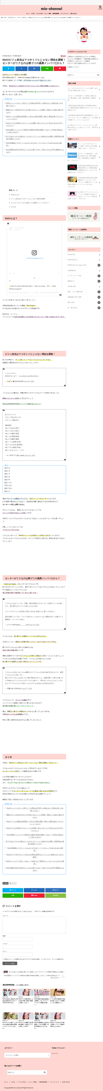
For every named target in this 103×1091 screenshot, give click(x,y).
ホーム (28, 13)
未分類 (72, 286)
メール (5, 943)
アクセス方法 (39, 13)
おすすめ (13, 883)
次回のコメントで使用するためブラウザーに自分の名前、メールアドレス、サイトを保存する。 (34, 959)
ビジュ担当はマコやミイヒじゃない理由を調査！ (27, 199)
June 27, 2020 (27, 688)
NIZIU (6, 883)
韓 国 (72, 308)
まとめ (12, 207)
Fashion (71, 254)
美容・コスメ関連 (75, 292)
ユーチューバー (74, 275)
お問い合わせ (73, 13)
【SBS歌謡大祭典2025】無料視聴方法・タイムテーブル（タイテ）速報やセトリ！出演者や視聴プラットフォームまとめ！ (83, 118)
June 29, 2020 (29, 381)
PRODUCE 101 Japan (77, 265)
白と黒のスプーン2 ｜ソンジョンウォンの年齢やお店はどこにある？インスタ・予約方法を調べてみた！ (83, 127)
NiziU (10, 292)
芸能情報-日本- (74, 297)
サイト (5, 951)
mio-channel (51, 8)
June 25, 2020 (30, 455)
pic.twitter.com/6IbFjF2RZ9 (44, 683)
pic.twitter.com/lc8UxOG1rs (28, 376)
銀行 (71, 302)
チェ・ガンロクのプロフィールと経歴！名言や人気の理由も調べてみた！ (83, 89)
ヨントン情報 (47, 13)
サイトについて (64, 13)
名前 (4, 936)
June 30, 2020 (34, 625)
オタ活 (33, 13)
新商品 (71, 281)
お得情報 (72, 270)
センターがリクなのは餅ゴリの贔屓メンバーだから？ (29, 203)
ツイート (55, 1053)
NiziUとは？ (14, 195)
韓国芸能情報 (56, 13)
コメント (5, 915)
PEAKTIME (72, 260)
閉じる (15, 190)
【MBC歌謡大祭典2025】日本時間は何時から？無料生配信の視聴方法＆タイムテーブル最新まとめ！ (83, 108)
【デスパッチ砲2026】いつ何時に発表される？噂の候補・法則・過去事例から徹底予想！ (82, 98)
